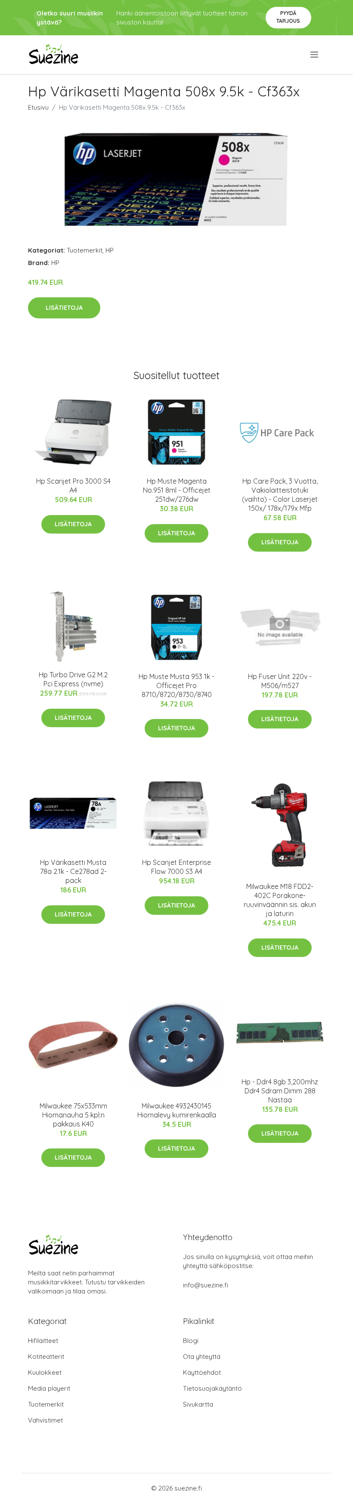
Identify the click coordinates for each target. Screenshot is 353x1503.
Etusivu (38, 107)
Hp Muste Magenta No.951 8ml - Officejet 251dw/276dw (177, 490)
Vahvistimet (45, 1420)
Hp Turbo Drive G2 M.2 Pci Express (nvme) (73, 679)
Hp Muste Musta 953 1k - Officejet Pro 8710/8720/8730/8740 (176, 685)
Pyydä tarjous (288, 17)
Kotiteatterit (46, 1356)
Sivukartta (198, 1404)
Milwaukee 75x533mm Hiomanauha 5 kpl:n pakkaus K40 (73, 1115)
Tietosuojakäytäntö (212, 1388)
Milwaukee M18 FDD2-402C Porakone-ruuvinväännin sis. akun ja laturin (280, 900)
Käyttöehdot (202, 1372)
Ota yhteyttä (201, 1356)
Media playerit (49, 1388)
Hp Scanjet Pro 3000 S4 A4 (73, 485)
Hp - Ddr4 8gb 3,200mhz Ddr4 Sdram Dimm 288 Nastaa (280, 1090)
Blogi (190, 1340)
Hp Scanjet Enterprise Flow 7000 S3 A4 (176, 867)
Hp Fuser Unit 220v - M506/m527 (280, 681)
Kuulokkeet (45, 1372)
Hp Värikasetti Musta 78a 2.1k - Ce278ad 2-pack (73, 871)
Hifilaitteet (43, 1340)
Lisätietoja (64, 308)
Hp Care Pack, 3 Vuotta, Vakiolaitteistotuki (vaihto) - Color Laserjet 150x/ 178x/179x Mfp (280, 494)
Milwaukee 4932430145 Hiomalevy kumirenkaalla (176, 1110)
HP (109, 250)
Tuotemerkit (84, 250)
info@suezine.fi (205, 1285)
